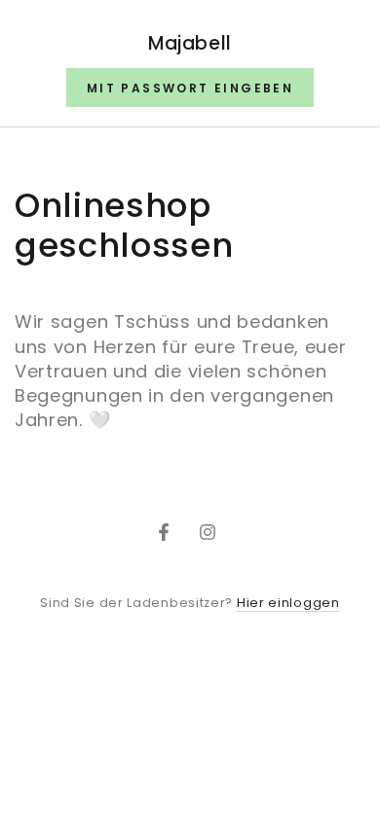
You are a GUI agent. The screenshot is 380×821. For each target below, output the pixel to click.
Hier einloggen (288, 602)
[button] (190, 87)
